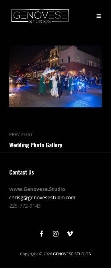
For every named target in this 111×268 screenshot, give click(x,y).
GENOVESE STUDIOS (72, 254)
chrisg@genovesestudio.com (42, 197)
